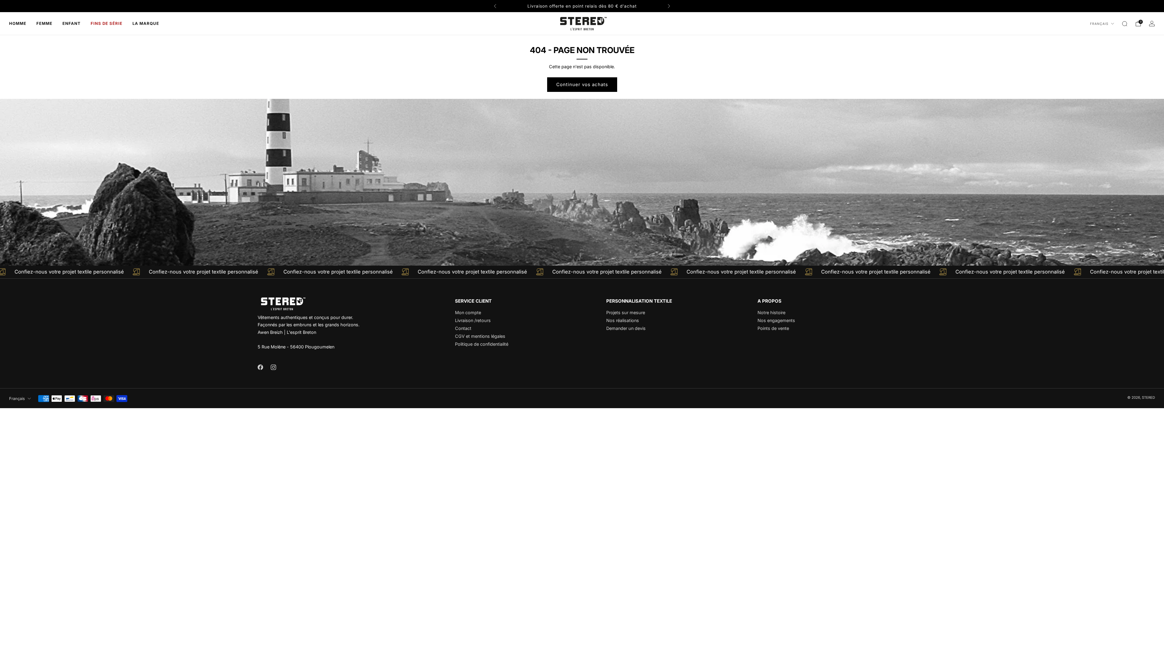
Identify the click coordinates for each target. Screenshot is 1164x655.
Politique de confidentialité (481, 344)
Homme (17, 23)
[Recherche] (1125, 24)
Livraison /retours (473, 320)
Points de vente (773, 328)
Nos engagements (776, 320)
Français (1099, 24)
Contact (463, 328)
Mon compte (468, 312)
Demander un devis (626, 328)
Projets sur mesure (625, 312)
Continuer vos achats (582, 84)
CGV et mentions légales (480, 336)
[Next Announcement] (669, 6)
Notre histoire (771, 312)
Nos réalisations (622, 320)
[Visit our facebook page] (260, 367)
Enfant (71, 23)
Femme (44, 23)
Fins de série (106, 23)
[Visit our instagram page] (273, 367)
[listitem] (582, 6)
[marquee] (582, 272)
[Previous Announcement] (495, 6)
